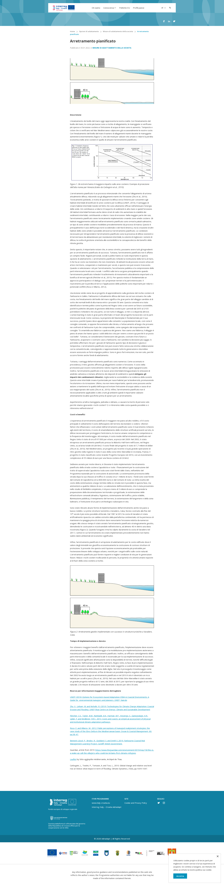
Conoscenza (108, 7)
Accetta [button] (180, 876)
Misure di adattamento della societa (112, 48)
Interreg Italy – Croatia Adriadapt (106, 807)
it (163, 7)
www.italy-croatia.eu (101, 803)
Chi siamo (96, 7)
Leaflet (73, 759)
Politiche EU (124, 7)
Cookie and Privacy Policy (135, 803)
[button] (170, 7)
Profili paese (138, 7)
